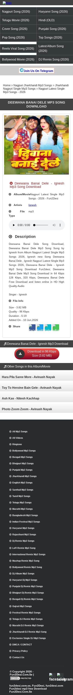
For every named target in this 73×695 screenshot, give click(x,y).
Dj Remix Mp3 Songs (23, 541)
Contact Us (18, 657)
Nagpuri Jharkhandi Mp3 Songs (32, 85)
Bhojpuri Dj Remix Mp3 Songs (28, 592)
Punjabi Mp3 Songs (22, 470)
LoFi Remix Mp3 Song (23, 548)
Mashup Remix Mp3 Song (25, 561)
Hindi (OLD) (46, 20)
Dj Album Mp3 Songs (23, 573)
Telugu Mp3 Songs (22, 502)
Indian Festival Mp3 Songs (26, 521)
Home (6, 85)
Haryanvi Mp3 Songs (23, 528)
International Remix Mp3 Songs (28, 554)
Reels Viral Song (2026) (18, 48)
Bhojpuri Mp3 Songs (23, 463)
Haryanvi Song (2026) (53, 11)
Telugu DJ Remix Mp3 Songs (27, 619)
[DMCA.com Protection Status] (21, 679)
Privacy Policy (20, 651)
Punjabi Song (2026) (52, 28)
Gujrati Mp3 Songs (22, 606)
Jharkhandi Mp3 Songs (24, 476)
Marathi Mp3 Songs (22, 509)
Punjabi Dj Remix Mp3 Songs (27, 586)
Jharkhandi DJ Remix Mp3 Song (29, 632)
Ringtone (17, 444)
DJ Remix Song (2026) (54, 59)
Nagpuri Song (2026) (16, 11)
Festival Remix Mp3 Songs (26, 612)
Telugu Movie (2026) (15, 20)
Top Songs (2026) (50, 37)
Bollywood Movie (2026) (18, 59)
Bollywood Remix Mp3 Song (27, 567)
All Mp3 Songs (20, 431)
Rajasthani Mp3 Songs (24, 534)
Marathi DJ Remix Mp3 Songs (28, 625)
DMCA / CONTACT (22, 644)
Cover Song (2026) (14, 28)
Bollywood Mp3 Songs (24, 450)
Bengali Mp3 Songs (22, 457)
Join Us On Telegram (38, 71)
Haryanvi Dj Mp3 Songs (24, 580)
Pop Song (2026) (13, 37)
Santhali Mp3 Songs (22, 490)
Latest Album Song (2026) (51, 48)
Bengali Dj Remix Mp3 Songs (27, 599)
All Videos (17, 438)
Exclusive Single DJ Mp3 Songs (29, 638)
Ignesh (32, 204)
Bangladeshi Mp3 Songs (25, 515)
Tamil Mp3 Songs (21, 496)
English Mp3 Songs (22, 482)
